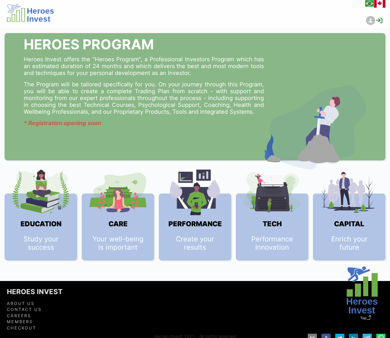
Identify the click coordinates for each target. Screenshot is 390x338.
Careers (19, 315)
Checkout (21, 327)
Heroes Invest (35, 292)
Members (20, 321)
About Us (21, 303)
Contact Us (24, 309)
